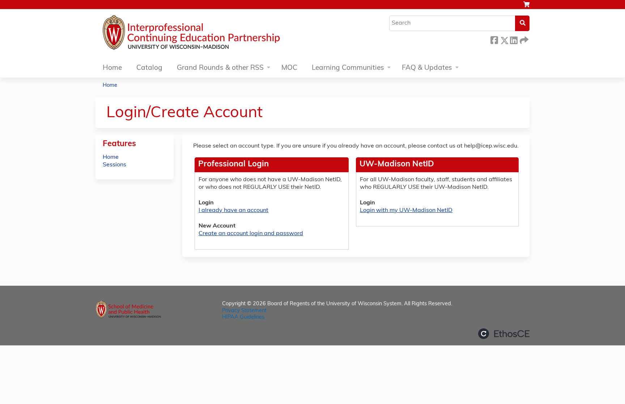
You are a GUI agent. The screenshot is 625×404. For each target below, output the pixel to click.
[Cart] (526, 7)
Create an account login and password (251, 234)
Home (112, 68)
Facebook (494, 39)
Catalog (149, 68)
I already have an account (233, 210)
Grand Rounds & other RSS (220, 68)
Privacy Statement (244, 311)
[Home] (213, 34)
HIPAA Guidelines (243, 317)
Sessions (114, 165)
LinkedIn (513, 39)
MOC (289, 68)
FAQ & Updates (427, 68)
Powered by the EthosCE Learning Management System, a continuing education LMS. (504, 333)
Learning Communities (348, 68)
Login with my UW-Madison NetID (406, 210)
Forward (523, 39)
